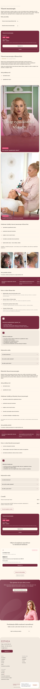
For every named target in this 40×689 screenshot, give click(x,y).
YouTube (24, 662)
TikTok (23, 661)
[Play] (20, 118)
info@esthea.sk (4, 647)
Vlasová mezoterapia (16, 6)
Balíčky (2, 661)
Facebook (24, 657)
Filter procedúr (6, 6)
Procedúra (11, 6)
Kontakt (2, 672)
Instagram (24, 659)
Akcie (2, 664)
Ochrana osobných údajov (6, 677)
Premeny (3, 659)
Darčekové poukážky (5, 666)
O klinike (3, 671)
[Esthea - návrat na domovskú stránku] (5, 641)
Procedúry (3, 657)
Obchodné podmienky (5, 676)
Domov (2, 6)
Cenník (2, 662)
